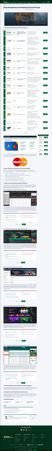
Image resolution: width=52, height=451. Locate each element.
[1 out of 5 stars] (30, 417)
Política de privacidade (29, 450)
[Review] (47, 138)
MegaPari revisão (18, 224)
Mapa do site (16, 441)
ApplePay (25, 438)
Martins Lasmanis (33, 9)
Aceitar (35, 450)
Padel (33, 435)
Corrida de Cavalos (34, 436)
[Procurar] (46, 2)
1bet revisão (18, 262)
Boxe (33, 439)
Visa (24, 436)
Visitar (45, 32)
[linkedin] (6, 420)
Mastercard (25, 435)
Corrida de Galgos (34, 437)
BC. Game (5, 305)
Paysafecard (25, 439)
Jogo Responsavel (17, 439)
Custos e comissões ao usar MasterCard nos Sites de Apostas (33, 142)
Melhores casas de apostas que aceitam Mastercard (23, 149)
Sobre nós (16, 437)
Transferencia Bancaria (26, 437)
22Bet (5, 345)
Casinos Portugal (34, 2)
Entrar (44, 2)
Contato (16, 436)
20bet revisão (18, 301)
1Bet (4, 228)
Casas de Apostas (13, 2)
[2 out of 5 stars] (31, 417)
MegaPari (5, 189)
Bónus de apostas (19, 2)
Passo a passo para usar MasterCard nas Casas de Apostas (23, 146)
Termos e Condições (17, 435)
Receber (46, 137)
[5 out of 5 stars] (35, 417)
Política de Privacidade (18, 438)
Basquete (33, 441)
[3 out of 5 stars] (32, 417)
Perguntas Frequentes (33, 148)
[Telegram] (48, 2)
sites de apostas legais (21, 155)
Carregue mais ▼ (26, 132)
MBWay (25, 440)
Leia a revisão (45, 41)
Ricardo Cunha (8, 9)
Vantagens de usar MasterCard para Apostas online (32, 146)
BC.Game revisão (18, 340)
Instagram (43, 436)
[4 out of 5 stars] (34, 417)
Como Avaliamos (17, 440)
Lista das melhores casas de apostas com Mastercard (23, 142)
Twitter (42, 435)
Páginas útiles (29, 2)
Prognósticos (24, 2)
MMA (33, 440)
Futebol (33, 438)
